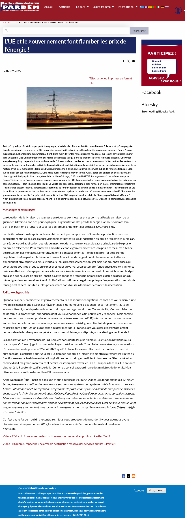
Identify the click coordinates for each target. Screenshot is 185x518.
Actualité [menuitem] (64, 6)
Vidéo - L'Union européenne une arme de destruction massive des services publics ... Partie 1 (59, 443)
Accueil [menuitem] (48, 6)
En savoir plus (80, 514)
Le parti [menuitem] (80, 6)
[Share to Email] (133, 61)
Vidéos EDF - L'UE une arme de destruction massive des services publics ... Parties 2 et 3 (56, 436)
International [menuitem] (126, 6)
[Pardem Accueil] (20, 10)
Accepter (139, 490)
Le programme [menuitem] (102, 6)
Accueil (7, 22)
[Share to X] (128, 61)
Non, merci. (156, 490)
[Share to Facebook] (123, 61)
